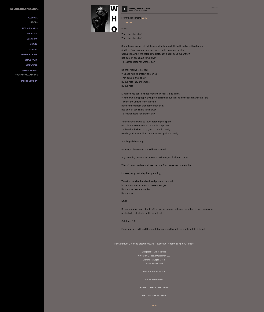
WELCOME (33, 18)
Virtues (34, 44)
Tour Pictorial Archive (26, 75)
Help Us (34, 22)
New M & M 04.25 (30, 28)
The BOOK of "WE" (29, 54)
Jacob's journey (29, 81)
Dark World (32, 65)
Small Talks (31, 60)
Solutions (32, 39)
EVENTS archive (30, 70)
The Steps (32, 49)
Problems (32, 34)
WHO (144, 17)
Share (129, 23)
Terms (154, 305)
